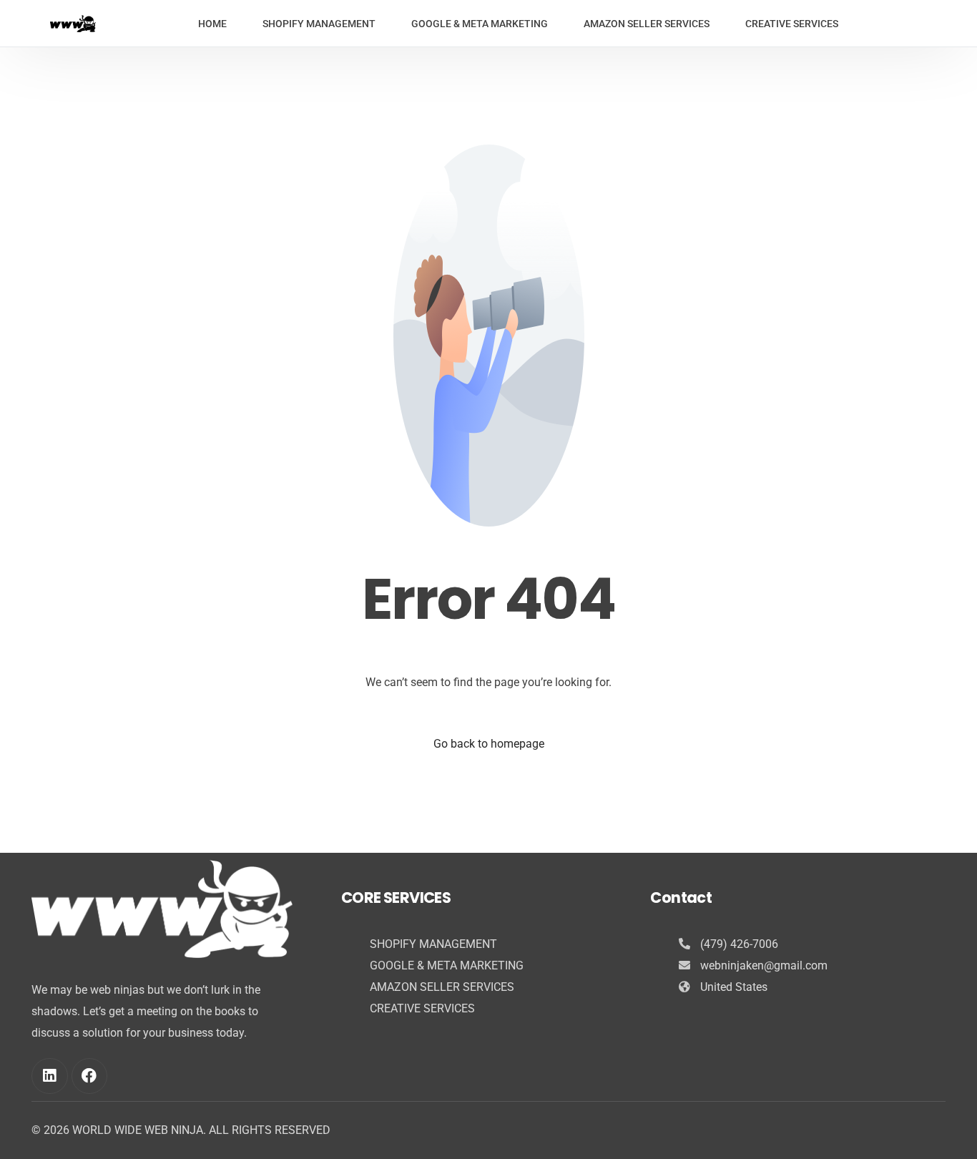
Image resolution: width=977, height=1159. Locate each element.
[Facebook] (89, 1076)
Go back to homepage (488, 743)
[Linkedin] (49, 1076)
